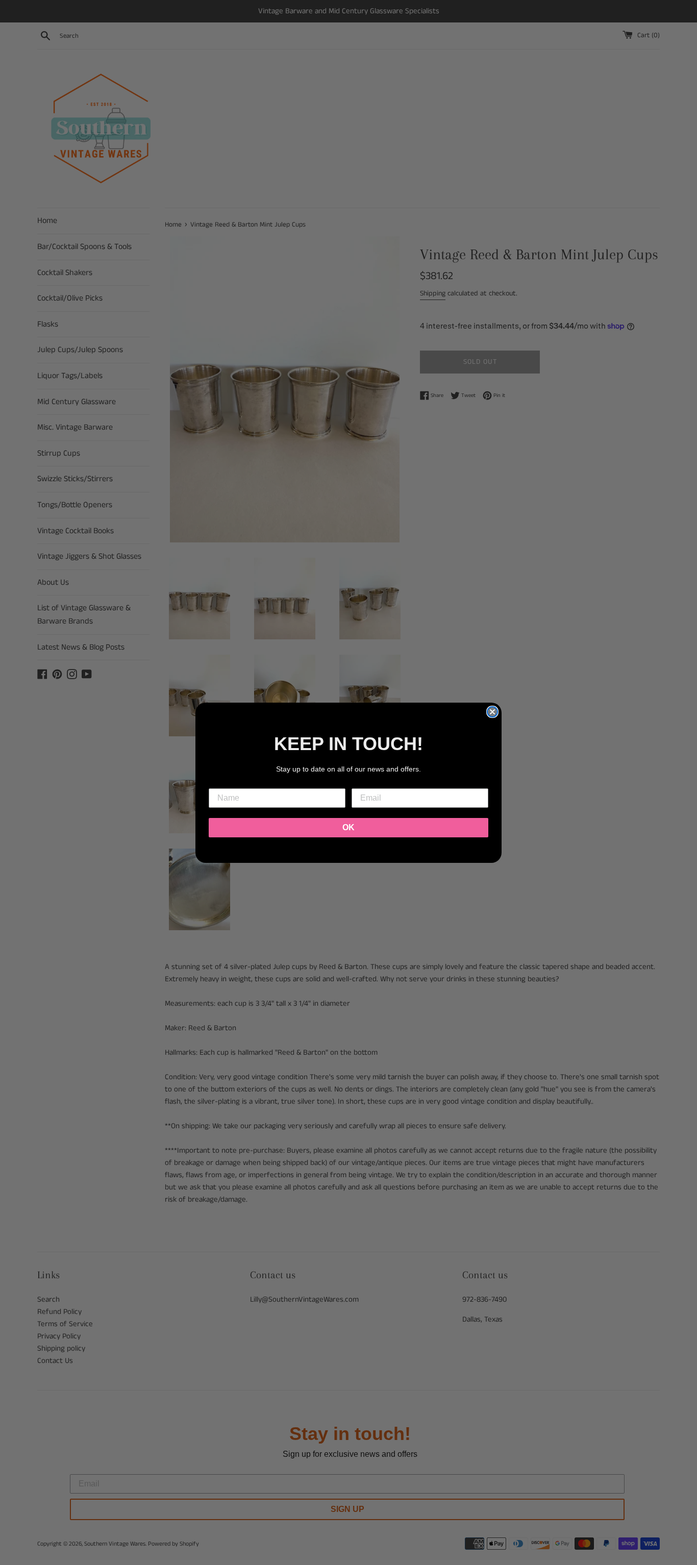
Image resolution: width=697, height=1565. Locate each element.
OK (348, 827)
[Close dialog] (492, 712)
